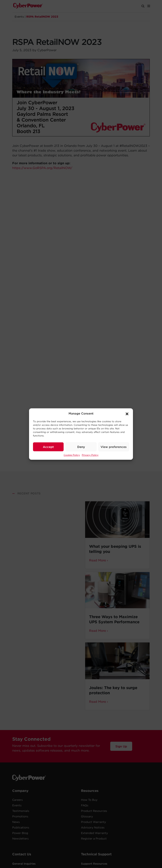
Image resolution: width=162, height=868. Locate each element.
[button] (127, 414)
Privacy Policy (90, 454)
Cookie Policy (72, 454)
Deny (81, 447)
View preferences (114, 447)
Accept (48, 447)
